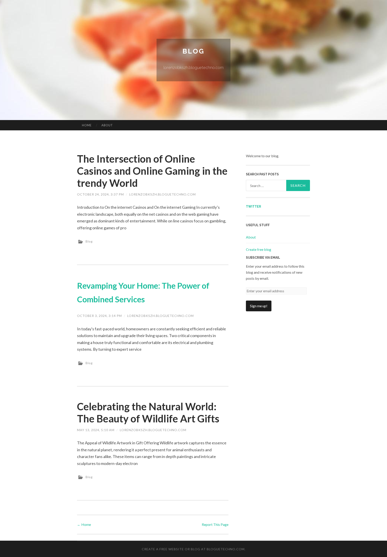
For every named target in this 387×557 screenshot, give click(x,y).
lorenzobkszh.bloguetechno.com (162, 194)
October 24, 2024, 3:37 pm (100, 194)
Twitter (253, 206)
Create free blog (258, 249)
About (107, 125)
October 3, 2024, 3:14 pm (99, 316)
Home (87, 125)
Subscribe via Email (263, 257)
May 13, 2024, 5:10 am (95, 430)
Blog (193, 51)
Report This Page (215, 524)
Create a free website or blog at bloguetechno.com (193, 549)
